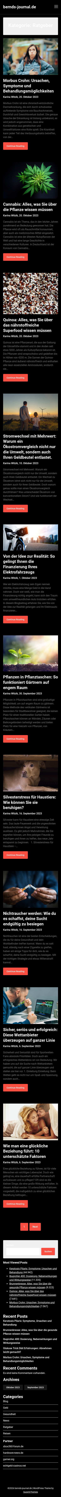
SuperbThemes (30, 1492)
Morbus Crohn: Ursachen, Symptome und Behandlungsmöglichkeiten (28, 86)
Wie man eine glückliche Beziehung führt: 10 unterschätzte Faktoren (25, 1151)
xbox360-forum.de (13, 1446)
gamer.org (8, 1459)
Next (35, 1226)
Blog (5, 1401)
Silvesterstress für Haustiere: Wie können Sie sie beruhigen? (29, 802)
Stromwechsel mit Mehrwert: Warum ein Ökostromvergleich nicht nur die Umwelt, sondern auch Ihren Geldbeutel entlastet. (29, 447)
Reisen (6, 1433)
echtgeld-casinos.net (14, 1465)
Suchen (10, 1245)
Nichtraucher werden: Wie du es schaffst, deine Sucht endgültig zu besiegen (29, 918)
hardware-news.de (13, 1452)
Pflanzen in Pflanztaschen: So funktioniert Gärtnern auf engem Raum (30, 682)
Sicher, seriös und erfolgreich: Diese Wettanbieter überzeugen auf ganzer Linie (30, 1035)
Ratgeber (8, 1427)
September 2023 (35, 1387)
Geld (5, 1407)
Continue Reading (15, 146)
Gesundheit (9, 1414)
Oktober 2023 (13, 1387)
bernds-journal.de (19, 7)
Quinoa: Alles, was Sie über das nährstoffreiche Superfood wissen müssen (28, 325)
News (6, 1420)
